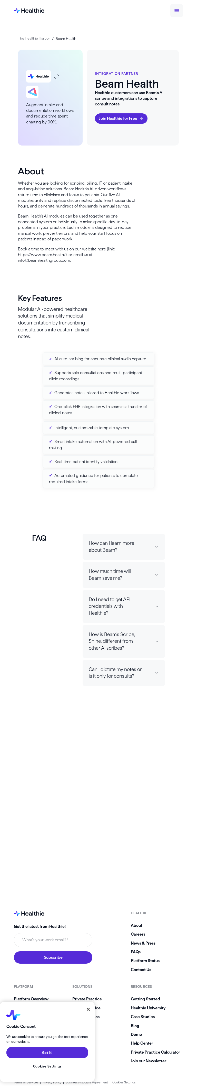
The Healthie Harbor (34, 38)
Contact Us (141, 969)
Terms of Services (26, 1082)
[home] (29, 10)
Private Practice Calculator (155, 1052)
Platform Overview (31, 999)
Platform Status (145, 960)
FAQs (136, 952)
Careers (138, 934)
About (136, 925)
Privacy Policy (52, 1082)
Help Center (142, 1043)
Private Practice (87, 999)
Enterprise (82, 1026)
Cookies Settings (123, 1082)
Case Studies (143, 1017)
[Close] (88, 1009)
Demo (136, 1034)
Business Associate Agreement (87, 1082)
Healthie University (148, 1008)
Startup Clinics (86, 1017)
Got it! (47, 1052)
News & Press (143, 943)
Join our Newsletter (148, 1061)
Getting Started (145, 999)
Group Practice (86, 1008)
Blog (135, 1026)
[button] (124, 547)
